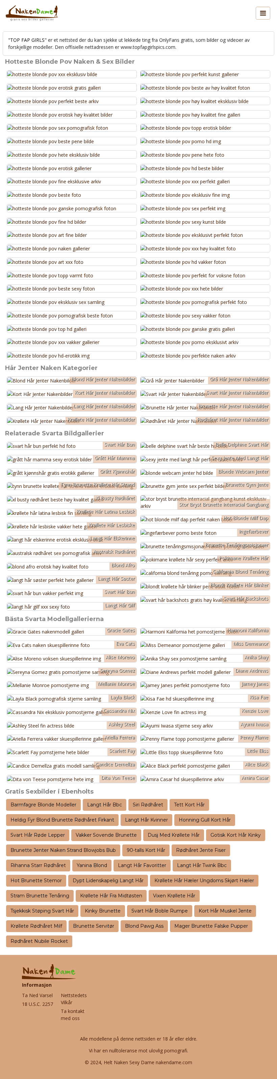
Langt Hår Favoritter (142, 865)
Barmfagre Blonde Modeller (43, 805)
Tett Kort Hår (189, 805)
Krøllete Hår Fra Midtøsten (111, 896)
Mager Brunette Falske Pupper (211, 926)
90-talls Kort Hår (146, 850)
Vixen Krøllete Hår (174, 896)
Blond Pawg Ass (144, 926)
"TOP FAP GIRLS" (27, 40)
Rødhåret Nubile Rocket (39, 941)
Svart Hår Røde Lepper (37, 835)
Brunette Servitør (93, 926)
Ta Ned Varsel (37, 995)
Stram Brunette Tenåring (39, 896)
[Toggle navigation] (263, 13)
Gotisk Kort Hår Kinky (235, 835)
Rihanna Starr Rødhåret (38, 865)
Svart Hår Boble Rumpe (159, 911)
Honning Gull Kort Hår (205, 820)
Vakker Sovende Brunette (106, 835)
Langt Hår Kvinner (146, 820)
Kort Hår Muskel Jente (225, 911)
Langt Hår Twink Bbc (202, 865)
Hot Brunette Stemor (36, 880)
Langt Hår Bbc (104, 805)
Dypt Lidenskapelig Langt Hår (108, 880)
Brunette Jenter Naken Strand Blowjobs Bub (63, 850)
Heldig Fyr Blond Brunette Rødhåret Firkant (62, 820)
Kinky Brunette (103, 911)
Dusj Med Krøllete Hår (174, 835)
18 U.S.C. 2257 (37, 1004)
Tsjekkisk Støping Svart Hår (42, 911)
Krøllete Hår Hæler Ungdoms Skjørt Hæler (204, 880)
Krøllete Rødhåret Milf (36, 926)
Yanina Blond (92, 865)
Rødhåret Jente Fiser (201, 850)
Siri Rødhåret (148, 805)
